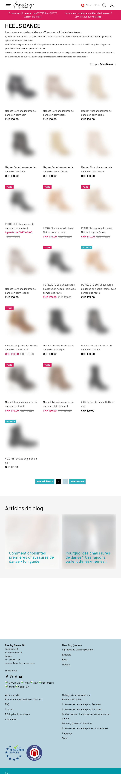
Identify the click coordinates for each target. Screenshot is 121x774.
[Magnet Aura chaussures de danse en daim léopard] (60, 377)
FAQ (7, 704)
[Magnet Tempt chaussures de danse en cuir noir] (22, 377)
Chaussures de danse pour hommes (82, 709)
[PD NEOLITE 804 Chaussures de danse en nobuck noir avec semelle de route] (60, 260)
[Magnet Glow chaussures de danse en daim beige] (98, 143)
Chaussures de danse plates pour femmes (85, 728)
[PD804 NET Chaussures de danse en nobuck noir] (22, 199)
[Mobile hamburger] (8, 5)
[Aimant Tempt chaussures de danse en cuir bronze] (22, 321)
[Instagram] (11, 677)
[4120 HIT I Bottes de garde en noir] (22, 434)
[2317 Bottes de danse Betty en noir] (98, 377)
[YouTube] (21, 677)
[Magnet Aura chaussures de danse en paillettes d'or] (60, 143)
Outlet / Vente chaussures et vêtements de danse (85, 716)
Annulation (11, 719)
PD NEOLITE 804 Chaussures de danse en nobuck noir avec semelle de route (59, 288)
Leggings (67, 733)
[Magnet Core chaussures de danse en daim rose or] (22, 260)
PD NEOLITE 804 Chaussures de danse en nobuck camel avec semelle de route (98, 288)
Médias (66, 664)
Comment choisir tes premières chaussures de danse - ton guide (31, 556)
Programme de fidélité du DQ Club (23, 699)
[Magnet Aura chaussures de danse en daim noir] (22, 143)
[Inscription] (111, 5)
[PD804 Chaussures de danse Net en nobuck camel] (60, 199)
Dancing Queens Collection (77, 723)
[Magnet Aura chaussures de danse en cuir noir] (98, 321)
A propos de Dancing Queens (78, 649)
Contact (9, 709)
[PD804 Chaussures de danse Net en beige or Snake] (98, 199)
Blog (64, 659)
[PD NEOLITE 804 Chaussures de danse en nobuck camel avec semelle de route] (98, 260)
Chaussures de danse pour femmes (81, 704)
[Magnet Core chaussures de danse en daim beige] (60, 86)
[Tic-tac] (16, 677)
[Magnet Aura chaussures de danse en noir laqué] (60, 321)
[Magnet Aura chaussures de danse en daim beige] (98, 86)
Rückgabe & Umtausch (17, 714)
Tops (64, 738)
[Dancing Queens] (24, 5)
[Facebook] (7, 677)
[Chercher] (104, 5)
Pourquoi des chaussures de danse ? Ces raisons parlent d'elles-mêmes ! (88, 556)
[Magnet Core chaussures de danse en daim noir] (22, 86)
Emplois (66, 654)
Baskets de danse (72, 699)
